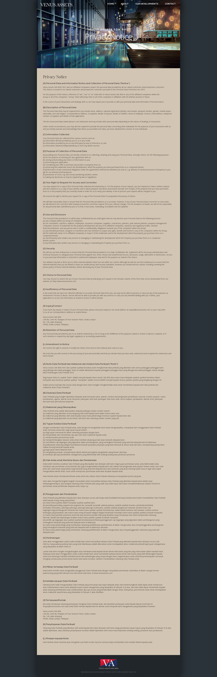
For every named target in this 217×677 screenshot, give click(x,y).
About (125, 4)
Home (60, 5)
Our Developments (146, 4)
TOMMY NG (132, 672)
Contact (170, 4)
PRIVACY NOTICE (111, 672)
